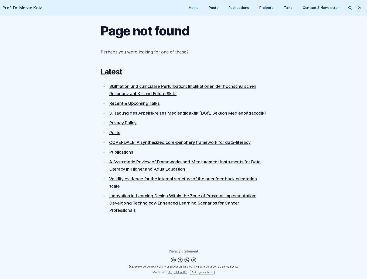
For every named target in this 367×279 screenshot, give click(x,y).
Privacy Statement (183, 251)
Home (194, 8)
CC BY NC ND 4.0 (228, 266)
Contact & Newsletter (321, 8)
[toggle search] (350, 8)
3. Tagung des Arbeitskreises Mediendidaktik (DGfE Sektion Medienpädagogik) (187, 113)
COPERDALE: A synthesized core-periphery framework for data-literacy (180, 142)
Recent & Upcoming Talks (134, 103)
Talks (288, 8)
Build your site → (202, 272)
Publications (239, 8)
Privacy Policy (123, 122)
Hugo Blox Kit (177, 272)
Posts (213, 8)
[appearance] (359, 7)
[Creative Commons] (183, 259)
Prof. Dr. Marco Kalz (22, 7)
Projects (266, 8)
